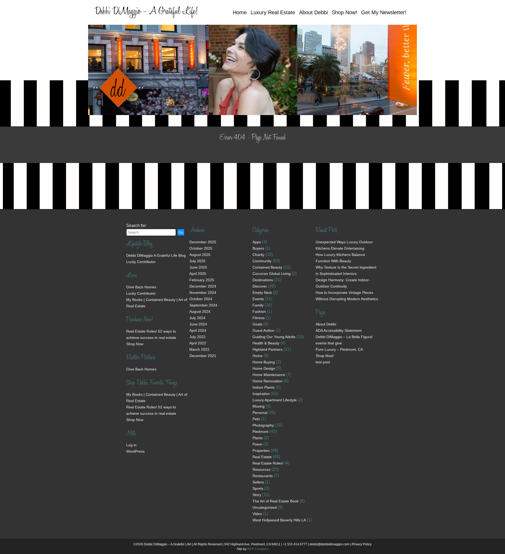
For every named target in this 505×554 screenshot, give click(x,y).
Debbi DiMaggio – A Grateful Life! (146, 12)
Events (258, 299)
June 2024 (198, 324)
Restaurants (262, 476)
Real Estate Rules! (267, 463)
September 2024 (203, 305)
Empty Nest (262, 292)
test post (323, 362)
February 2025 (201, 280)
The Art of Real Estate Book (275, 501)
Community (261, 261)
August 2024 (199, 311)
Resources (261, 469)
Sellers (258, 482)
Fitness (258, 318)
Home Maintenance (268, 375)
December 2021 (202, 356)
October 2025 (200, 248)
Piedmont (260, 431)
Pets (256, 419)
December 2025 (202, 242)
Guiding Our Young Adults (273, 337)
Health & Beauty (265, 343)
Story (256, 495)
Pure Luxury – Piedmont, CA (339, 349)
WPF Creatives (258, 549)
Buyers (258, 248)
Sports (257, 488)
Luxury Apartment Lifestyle (274, 400)
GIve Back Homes (141, 287)
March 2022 (199, 349)
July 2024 (197, 318)
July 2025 (197, 261)
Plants (257, 438)
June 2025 (198, 267)
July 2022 (197, 337)
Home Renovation (267, 381)
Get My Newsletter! (383, 12)
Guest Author (263, 330)
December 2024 (202, 286)
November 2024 (202, 292)
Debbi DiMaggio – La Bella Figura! (344, 337)
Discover (259, 286)
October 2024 (200, 299)
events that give (329, 343)
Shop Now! (344, 12)
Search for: (136, 225)
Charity (258, 255)
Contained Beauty (267, 267)
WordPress (135, 451)
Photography (263, 425)
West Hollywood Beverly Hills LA (279, 520)
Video (257, 514)
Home (240, 12)
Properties (261, 450)
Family (258, 305)
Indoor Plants (263, 387)
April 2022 (197, 343)
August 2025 (199, 255)
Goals (257, 324)
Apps (256, 242)
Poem (257, 444)
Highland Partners (267, 349)
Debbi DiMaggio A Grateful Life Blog (156, 255)
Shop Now (134, 344)
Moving (258, 406)
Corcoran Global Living (271, 273)
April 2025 (197, 273)
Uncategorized (264, 507)
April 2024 (197, 330)
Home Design (263, 368)
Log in (131, 445)
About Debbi (313, 12)
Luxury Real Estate (273, 12)
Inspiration (261, 394)
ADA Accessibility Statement (339, 330)
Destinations (262, 280)
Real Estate (262, 457)
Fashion (259, 311)
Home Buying (263, 362)
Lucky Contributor (141, 262)
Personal (259, 412)
